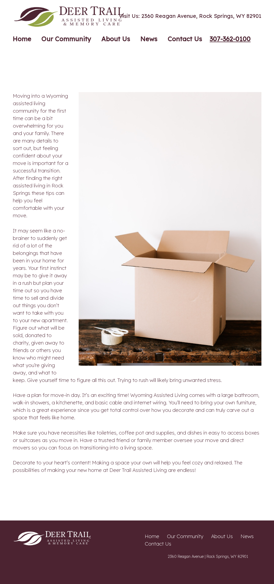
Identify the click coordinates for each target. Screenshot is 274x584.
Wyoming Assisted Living (158, 395)
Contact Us (158, 543)
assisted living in (32, 185)
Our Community (185, 536)
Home (152, 536)
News (247, 536)
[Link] (70, 16)
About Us (222, 536)
